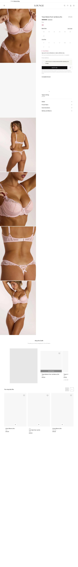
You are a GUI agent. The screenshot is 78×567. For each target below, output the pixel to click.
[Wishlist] (67, 5)
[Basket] (74, 5)
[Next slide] (72, 389)
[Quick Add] (49, 91)
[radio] (44, 31)
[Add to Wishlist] (70, 67)
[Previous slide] (67, 389)
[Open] (4, 5)
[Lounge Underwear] (39, 5)
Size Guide (70, 28)
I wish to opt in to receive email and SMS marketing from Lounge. (57, 62)
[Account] (70, 5)
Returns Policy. (17, 1)
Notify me (54, 67)
